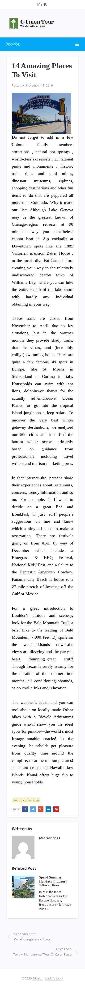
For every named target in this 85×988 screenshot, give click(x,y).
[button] (42, 4)
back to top (53, 978)
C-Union (37, 978)
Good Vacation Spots (26, 800)
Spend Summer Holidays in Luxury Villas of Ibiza (53, 881)
